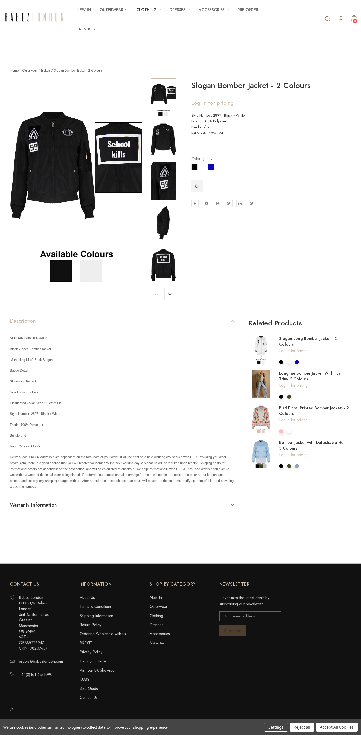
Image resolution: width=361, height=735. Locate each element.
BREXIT (86, 643)
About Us (87, 597)
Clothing (156, 615)
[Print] (217, 203)
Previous (156, 294)
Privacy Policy (91, 652)
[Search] (328, 18)
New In (84, 10)
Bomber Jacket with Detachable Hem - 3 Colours (314, 445)
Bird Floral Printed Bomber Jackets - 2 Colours (314, 410)
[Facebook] (195, 203)
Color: (203, 159)
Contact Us (88, 697)
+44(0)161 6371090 (36, 674)
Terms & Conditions (96, 606)
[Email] (206, 203)
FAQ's (85, 679)
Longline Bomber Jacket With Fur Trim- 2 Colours (309, 376)
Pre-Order (248, 10)
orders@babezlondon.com (41, 661)
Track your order (93, 661)
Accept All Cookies (337, 727)
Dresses (156, 625)
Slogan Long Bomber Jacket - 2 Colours (308, 341)
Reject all (302, 727)
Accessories (160, 634)
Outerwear (158, 606)
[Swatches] (281, 362)
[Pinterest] (251, 203)
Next (170, 294)
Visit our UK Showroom (98, 670)
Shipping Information (96, 615)
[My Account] (341, 19)
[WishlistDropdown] (197, 186)
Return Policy (90, 625)
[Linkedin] (240, 203)
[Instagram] (11, 709)
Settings (276, 727)
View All (157, 643)
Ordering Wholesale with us (103, 634)
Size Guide (89, 688)
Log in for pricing (212, 103)
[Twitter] (229, 203)
